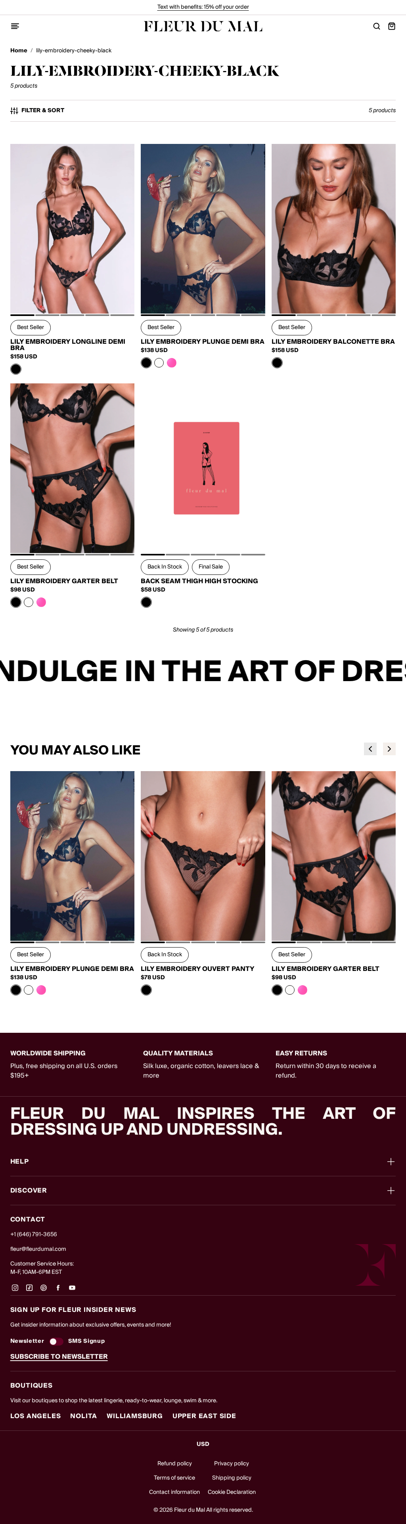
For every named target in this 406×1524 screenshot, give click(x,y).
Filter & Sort (43, 111)
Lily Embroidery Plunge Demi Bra (202, 342)
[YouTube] (72, 1290)
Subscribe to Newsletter (59, 1357)
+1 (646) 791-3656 (33, 1234)
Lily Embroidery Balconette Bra (333, 342)
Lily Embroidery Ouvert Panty (198, 969)
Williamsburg (135, 1416)
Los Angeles (35, 1416)
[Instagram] (15, 1290)
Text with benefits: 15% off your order (203, 7)
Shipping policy (231, 1478)
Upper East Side (204, 1416)
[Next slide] (389, 749)
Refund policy (174, 1463)
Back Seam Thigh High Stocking (199, 581)
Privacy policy (231, 1463)
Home (18, 51)
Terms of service (174, 1478)
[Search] (376, 26)
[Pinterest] (43, 1290)
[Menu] (15, 26)
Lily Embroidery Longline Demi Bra (67, 345)
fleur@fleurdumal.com (38, 1249)
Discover (28, 1190)
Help (19, 1161)
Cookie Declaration (232, 1492)
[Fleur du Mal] (203, 26)
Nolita (83, 1416)
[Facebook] (58, 1290)
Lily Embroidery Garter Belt (64, 581)
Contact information (174, 1492)
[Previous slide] (370, 749)
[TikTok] (29, 1290)
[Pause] (395, 673)
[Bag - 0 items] (392, 26)
